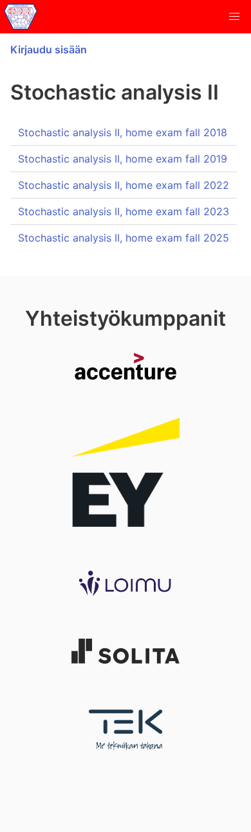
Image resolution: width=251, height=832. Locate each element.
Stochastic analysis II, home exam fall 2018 (122, 132)
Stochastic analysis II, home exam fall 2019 (122, 158)
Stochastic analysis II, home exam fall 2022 (123, 185)
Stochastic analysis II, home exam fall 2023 (123, 211)
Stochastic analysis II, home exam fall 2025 (123, 237)
